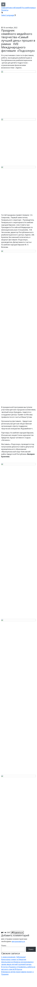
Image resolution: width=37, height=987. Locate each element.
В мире (17, 7)
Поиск (3, 945)
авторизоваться (18, 941)
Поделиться (18, 932)
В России (23, 7)
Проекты (4, 10)
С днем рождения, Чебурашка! (13, 957)
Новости (11, 7)
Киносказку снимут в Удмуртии (13, 959)
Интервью (31, 7)
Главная (4, 7)
